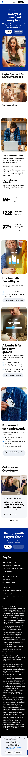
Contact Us (18, 31)
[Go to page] (11, 520)
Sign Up (8, 31)
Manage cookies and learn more (13, 748)
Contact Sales (18, 547)
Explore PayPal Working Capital (13, 300)
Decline (18, 752)
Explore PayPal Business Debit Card (14, 453)
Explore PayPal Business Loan (13, 375)
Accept (9, 752)
